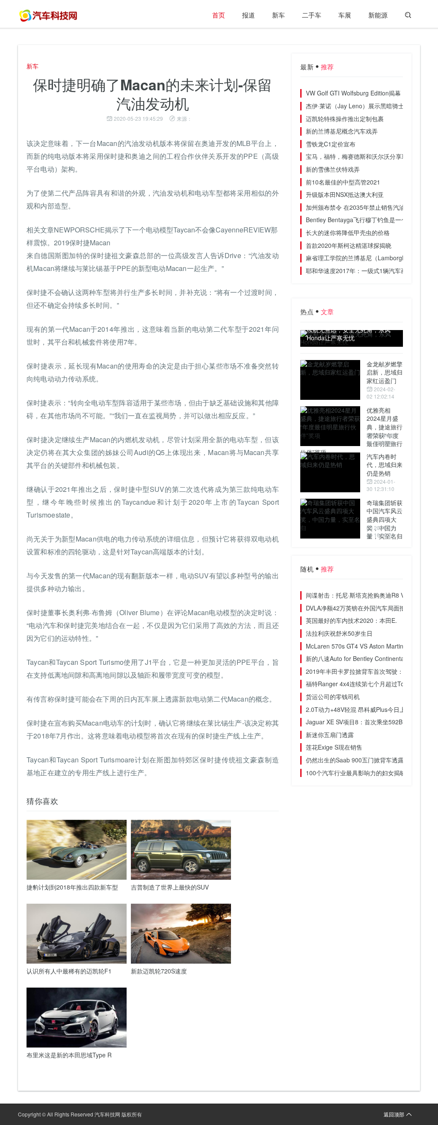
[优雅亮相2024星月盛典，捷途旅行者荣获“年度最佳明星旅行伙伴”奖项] (330, 426)
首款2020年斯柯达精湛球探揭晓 (348, 245)
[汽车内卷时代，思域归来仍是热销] (330, 472)
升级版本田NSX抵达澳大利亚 (345, 194)
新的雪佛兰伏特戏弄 (333, 169)
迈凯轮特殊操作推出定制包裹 (345, 118)
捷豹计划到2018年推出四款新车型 (72, 887)
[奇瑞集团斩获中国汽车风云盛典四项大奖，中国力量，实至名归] (330, 519)
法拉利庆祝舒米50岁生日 (339, 633)
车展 (344, 14)
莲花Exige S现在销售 (334, 747)
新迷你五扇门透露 (330, 734)
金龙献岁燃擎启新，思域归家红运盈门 (384, 372)
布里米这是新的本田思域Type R (69, 1055)
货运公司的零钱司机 (333, 696)
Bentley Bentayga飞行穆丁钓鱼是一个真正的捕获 (371, 219)
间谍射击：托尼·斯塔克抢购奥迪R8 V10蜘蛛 (364, 595)
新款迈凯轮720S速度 (159, 971)
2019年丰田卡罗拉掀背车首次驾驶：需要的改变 (369, 671)
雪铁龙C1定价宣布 (330, 144)
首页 (218, 14)
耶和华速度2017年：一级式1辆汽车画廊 (359, 270)
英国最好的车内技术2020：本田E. (351, 620)
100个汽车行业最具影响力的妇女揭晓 (356, 772)
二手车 (311, 14)
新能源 (378, 14)
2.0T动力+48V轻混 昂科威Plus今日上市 (358, 709)
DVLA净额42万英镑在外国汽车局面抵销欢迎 (364, 608)
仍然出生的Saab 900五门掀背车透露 (355, 760)
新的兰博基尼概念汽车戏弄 (342, 131)
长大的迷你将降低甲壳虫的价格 (348, 232)
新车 (278, 14)
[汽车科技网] (48, 15)
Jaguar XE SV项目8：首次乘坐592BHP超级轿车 (370, 721)
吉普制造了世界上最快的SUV (170, 887)
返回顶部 (394, 1114)
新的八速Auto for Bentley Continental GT (360, 658)
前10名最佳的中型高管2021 (343, 182)
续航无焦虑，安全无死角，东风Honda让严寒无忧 (349, 334)
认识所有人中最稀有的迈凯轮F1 (69, 971)
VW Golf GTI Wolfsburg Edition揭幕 (353, 93)
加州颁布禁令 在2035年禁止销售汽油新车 (361, 207)
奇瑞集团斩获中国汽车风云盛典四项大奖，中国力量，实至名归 (384, 519)
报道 (248, 14)
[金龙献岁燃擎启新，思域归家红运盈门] (330, 380)
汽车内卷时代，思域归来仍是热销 (384, 464)
